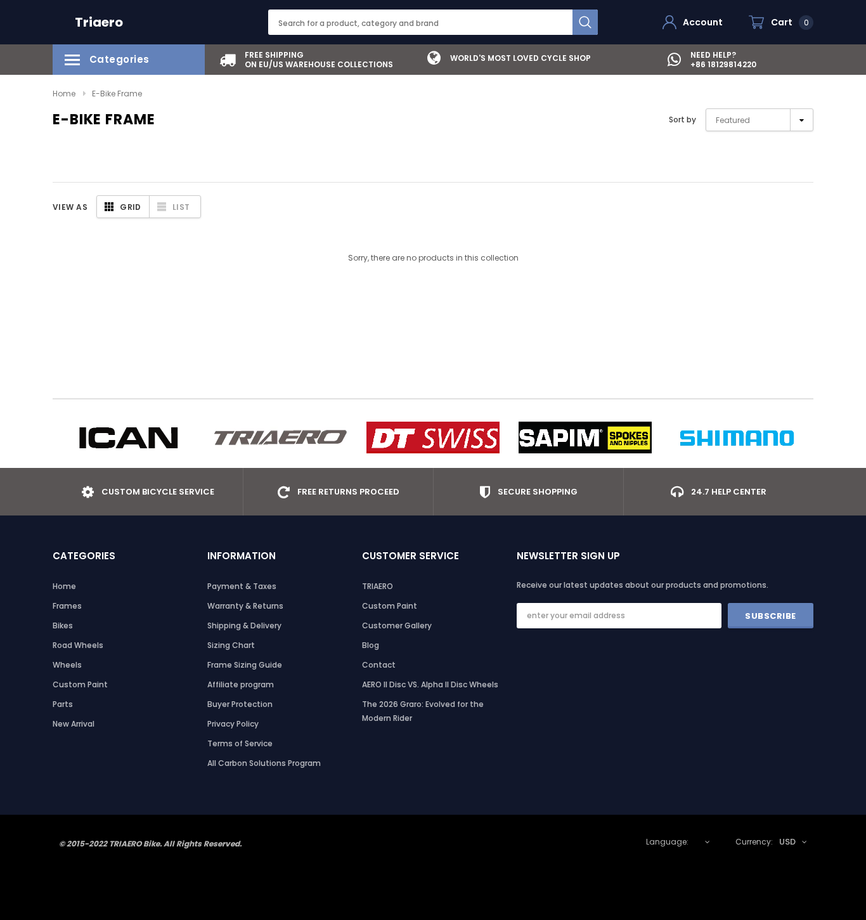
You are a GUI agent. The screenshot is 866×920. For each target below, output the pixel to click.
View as (70, 207)
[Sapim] (585, 437)
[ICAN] (128, 437)
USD (787, 842)
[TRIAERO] (281, 437)
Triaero (99, 22)
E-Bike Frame (117, 93)
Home (64, 93)
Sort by (682, 119)
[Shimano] (737, 437)
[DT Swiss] (433, 437)
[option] (306, 59)
